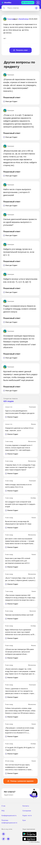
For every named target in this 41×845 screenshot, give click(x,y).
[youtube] (8, 839)
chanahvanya (23, 19)
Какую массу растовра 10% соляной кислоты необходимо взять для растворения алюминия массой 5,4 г (17, 560)
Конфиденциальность (9, 815)
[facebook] (3, 834)
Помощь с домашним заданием (21, 781)
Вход (38, 2)
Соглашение (26, 811)
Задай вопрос (28, 2)
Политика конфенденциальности (9, 821)
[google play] (29, 835)
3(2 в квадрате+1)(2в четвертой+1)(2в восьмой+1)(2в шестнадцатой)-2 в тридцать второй (20, 504)
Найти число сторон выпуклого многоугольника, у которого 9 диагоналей (17, 192)
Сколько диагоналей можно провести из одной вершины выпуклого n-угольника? (20, 222)
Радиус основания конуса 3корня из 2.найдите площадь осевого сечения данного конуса (19, 309)
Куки (24, 820)
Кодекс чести (27, 815)
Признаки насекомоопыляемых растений (19, 615)
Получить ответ (22, 50)
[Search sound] (36, 8)
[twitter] (3, 839)
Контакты (25, 806)
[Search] (4, 8)
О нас (3, 806)
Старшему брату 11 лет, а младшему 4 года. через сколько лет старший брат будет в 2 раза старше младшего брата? (20, 467)
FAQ (2, 811)
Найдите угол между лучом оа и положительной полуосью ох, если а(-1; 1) (18, 252)
